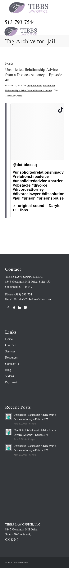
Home (9, 339)
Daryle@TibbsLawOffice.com (32, 299)
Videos (9, 376)
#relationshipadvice (31, 176)
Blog (8, 370)
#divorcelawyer (27, 194)
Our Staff (10, 345)
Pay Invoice (12, 382)
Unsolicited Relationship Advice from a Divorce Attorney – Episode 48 (33, 75)
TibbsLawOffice (13, 95)
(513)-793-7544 (24, 294)
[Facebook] (8, 307)
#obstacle (21, 185)
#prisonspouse (50, 198)
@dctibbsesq (25, 165)
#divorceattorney (28, 189)
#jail (17, 198)
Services (10, 351)
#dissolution (53, 194)
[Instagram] (25, 307)
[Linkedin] (19, 307)
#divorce (39, 185)
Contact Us (12, 364)
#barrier (55, 181)
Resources (11, 357)
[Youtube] (14, 307)
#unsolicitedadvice (30, 181)
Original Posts (34, 85)
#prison (28, 198)
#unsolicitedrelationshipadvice (41, 172)
